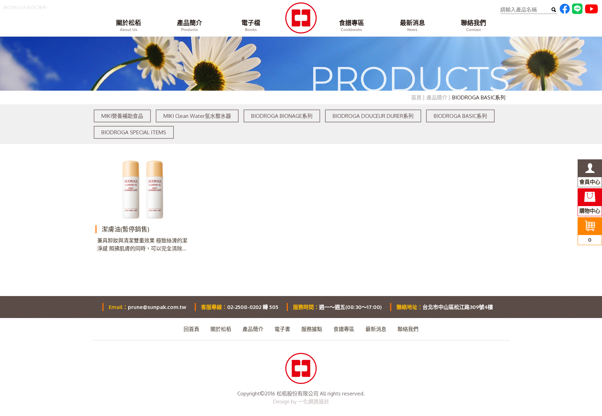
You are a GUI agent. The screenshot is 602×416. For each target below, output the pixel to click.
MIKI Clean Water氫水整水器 (197, 116)
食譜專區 (351, 25)
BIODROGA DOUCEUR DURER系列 (373, 116)
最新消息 (412, 25)
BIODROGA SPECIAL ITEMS (133, 132)
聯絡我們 (473, 25)
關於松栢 (128, 25)
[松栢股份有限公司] (301, 23)
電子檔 (250, 25)
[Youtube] (591, 11)
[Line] (577, 12)
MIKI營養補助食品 (122, 116)
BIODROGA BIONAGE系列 (281, 116)
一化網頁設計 (313, 401)
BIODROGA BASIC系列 (460, 116)
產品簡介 (189, 25)
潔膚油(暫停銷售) (125, 229)
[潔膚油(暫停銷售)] (142, 190)
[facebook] (564, 12)
